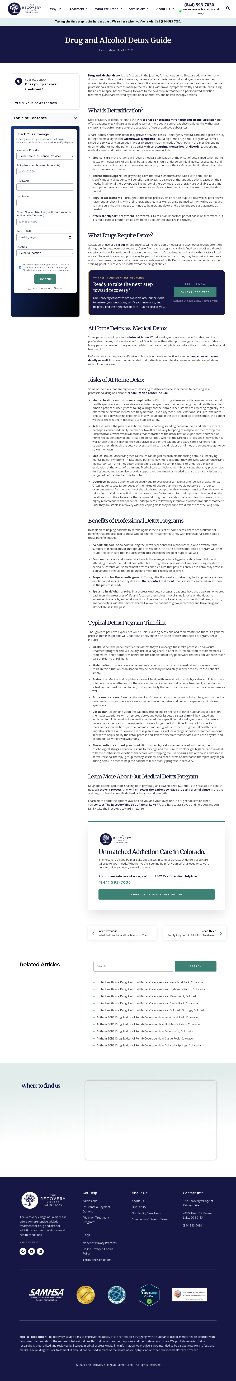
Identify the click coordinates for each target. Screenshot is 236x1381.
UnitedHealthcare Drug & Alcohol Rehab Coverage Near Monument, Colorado (146, 996)
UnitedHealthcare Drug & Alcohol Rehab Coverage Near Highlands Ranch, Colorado (150, 989)
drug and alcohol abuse (194, 789)
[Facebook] (23, 1251)
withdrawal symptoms (139, 139)
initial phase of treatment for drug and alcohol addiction (176, 120)
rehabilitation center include (148, 393)
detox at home (138, 337)
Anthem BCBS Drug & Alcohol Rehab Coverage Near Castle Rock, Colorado (144, 1038)
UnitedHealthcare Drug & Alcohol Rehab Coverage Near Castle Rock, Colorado (147, 1003)
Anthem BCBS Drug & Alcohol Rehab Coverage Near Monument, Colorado (144, 1031)
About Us (163, 9)
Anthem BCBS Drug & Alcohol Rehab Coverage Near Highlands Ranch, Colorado (148, 1024)
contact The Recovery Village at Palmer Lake (125, 804)
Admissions (137, 9)
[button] (75, 118)
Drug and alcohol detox (104, 75)
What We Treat (106, 9)
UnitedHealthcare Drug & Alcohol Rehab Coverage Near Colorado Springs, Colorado (151, 1010)
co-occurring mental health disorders (176, 146)
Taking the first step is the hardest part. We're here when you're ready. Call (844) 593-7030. (118, 21)
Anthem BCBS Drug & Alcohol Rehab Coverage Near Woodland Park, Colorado (147, 1017)
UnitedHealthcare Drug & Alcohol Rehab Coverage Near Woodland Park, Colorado (149, 982)
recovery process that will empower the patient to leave (138, 789)
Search (196, 966)
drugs (121, 245)
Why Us (55, 9)
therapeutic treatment (158, 581)
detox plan (182, 715)
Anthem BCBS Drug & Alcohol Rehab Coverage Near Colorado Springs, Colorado (148, 1045)
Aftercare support (105, 216)
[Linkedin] (40, 1251)
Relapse (97, 426)
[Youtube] (31, 1251)
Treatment (76, 9)
